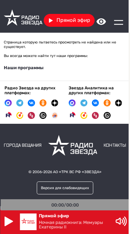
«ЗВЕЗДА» (92, 172)
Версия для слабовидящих (65, 188)
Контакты (115, 145)
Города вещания (23, 145)
